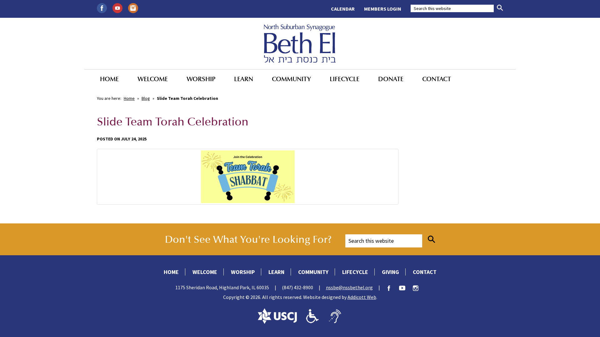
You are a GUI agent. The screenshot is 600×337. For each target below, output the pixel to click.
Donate (390, 79)
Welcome (153, 79)
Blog (146, 98)
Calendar (343, 9)
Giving (390, 272)
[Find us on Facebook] (102, 7)
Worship (201, 79)
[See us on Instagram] (133, 7)
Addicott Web (362, 297)
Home (109, 79)
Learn (243, 79)
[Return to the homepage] (300, 43)
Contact (436, 79)
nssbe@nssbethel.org (349, 287)
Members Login (382, 9)
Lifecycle (344, 79)
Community (291, 79)
